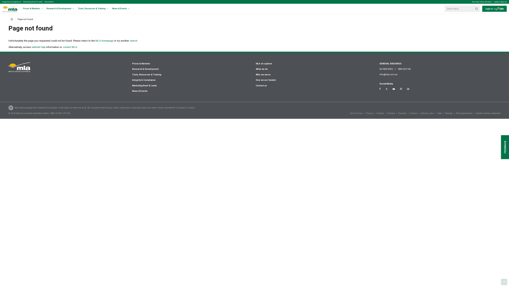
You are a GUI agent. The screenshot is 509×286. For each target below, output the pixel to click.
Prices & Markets (141, 63)
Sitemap (449, 113)
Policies (391, 113)
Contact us (261, 85)
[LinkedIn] (408, 89)
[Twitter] (387, 89)
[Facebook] (380, 89)
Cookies (380, 113)
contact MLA (70, 47)
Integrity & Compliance (11, 2)
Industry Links (427, 113)
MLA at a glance (264, 63)
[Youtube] (394, 89)
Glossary (402, 113)
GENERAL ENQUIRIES (390, 63)
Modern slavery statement (488, 113)
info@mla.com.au (388, 74)
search (133, 40)
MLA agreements (464, 113)
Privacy (369, 113)
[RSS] (401, 89)
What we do (262, 69)
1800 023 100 (404, 69)
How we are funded (266, 80)
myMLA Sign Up (500, 2)
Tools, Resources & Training (146, 74)
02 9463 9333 (386, 69)
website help (39, 47)
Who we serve (263, 74)
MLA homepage (104, 40)
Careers (413, 113)
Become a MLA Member (482, 2)
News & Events (140, 91)
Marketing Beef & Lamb (32, 2)
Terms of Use (356, 113)
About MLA (49, 2)
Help (439, 113)
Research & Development (145, 69)
